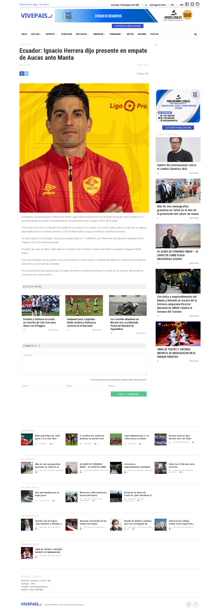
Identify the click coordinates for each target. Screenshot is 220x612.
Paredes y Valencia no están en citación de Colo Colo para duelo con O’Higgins (39, 322)
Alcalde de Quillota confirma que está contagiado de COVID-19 (137, 523)
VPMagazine (115, 34)
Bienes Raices (44, 4)
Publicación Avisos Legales (28, 4)
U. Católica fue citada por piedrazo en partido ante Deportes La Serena (92, 438)
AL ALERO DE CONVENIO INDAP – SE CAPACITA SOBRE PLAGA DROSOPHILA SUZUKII (177, 255)
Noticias (35, 34)
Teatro (58, 556)
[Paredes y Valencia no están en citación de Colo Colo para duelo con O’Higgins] (40, 305)
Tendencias (98, 34)
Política (154, 34)
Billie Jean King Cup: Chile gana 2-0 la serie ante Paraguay (47, 438)
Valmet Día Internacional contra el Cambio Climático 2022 (176, 167)
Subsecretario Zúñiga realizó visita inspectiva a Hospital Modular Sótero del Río (182, 525)
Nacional (194, 173)
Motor (130, 34)
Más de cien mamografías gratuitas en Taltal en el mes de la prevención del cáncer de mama (178, 210)
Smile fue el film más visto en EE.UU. (182, 465)
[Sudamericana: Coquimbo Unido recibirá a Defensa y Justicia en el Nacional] (84, 305)
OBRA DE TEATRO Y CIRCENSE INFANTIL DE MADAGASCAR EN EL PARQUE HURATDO (176, 353)
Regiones (142, 34)
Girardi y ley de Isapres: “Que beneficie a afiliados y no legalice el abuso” (48, 523)
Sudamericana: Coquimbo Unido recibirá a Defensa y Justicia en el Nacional (81, 322)
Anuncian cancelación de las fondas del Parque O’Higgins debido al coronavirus (93, 525)
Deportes (50, 34)
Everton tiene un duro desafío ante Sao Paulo (180, 437)
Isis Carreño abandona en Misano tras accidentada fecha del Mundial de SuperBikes (124, 324)
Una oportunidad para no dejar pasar (47, 494)
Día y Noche (81, 34)
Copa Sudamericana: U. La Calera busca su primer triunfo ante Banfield (136, 438)
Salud (57, 527)
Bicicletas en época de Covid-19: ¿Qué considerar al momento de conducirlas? (137, 495)
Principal (52, 470)
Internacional (179, 470)
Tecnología (66, 34)
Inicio (24, 34)
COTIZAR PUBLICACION (128, 26)
